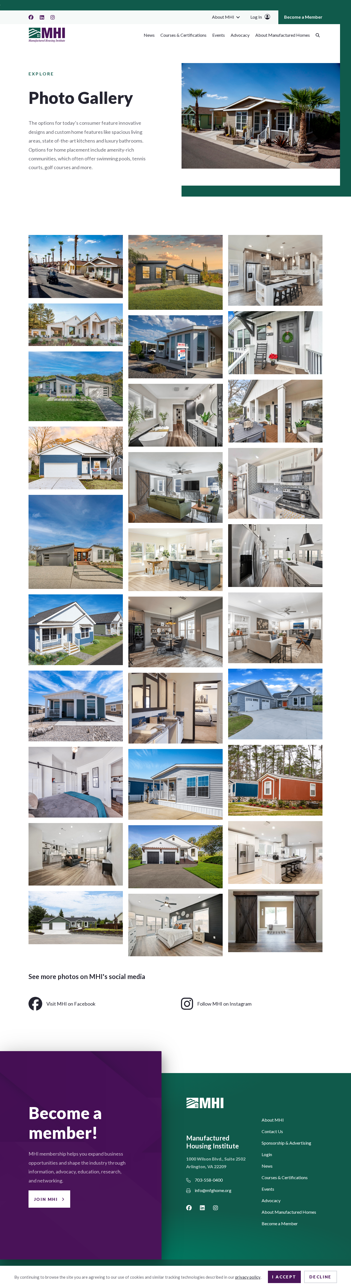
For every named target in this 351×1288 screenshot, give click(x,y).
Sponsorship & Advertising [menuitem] (286, 1143)
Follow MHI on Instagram (224, 1004)
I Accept (284, 1276)
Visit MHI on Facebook (70, 1004)
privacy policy (248, 1277)
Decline (320, 1276)
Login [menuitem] (267, 1154)
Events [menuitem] (218, 35)
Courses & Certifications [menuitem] (183, 35)
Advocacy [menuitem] (240, 35)
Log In (256, 16)
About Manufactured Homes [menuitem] (282, 35)
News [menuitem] (149, 35)
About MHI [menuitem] (223, 16)
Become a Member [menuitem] (303, 16)
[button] (238, 17)
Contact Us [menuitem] (272, 1131)
